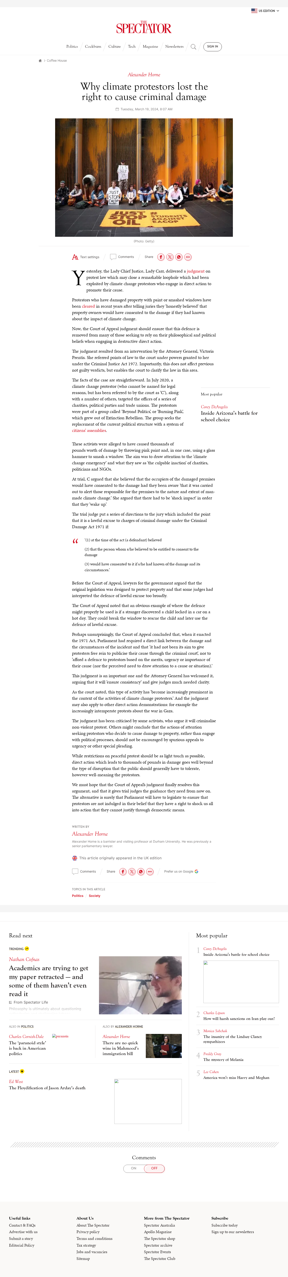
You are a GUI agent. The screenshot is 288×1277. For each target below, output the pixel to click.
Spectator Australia (159, 1225)
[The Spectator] (144, 27)
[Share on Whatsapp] (178, 257)
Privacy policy (87, 1231)
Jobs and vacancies (91, 1251)
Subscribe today (225, 1225)
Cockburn (93, 46)
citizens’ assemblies (89, 430)
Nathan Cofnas (24, 959)
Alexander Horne (90, 833)
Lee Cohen (211, 1071)
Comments (126, 257)
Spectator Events (157, 1251)
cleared (88, 306)
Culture (114, 46)
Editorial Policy (21, 1245)
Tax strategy (86, 1245)
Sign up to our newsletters (233, 1231)
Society (94, 896)
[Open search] (193, 46)
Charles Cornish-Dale (26, 1036)
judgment (196, 271)
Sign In (212, 46)
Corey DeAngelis (214, 406)
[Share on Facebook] (160, 257)
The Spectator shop (159, 1238)
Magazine (150, 46)
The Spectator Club (159, 1258)
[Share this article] (187, 257)
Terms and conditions (94, 1238)
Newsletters (174, 46)
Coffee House (57, 60)
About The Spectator (93, 1225)
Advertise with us (23, 1231)
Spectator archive (158, 1245)
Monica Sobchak (215, 1031)
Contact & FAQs (22, 1225)
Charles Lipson (214, 1013)
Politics (72, 46)
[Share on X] (169, 257)
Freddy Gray (212, 1053)
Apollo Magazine (158, 1231)
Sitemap (83, 1258)
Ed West (16, 1081)
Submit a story (21, 1238)
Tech (132, 46)
